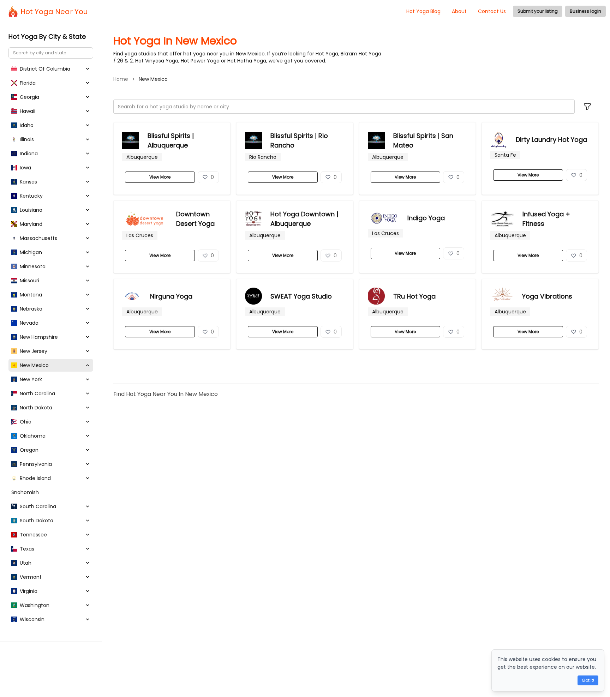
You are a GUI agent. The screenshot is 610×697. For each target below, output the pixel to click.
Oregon (29, 449)
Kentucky (31, 195)
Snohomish (25, 492)
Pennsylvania (36, 464)
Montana (31, 294)
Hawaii (27, 111)
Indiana (29, 153)
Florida (28, 82)
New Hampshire (39, 337)
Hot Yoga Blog (423, 11)
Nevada (29, 322)
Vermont (31, 577)
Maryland (31, 224)
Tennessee (33, 534)
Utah (25, 562)
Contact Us (492, 11)
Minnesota (33, 266)
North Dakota (36, 407)
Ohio (25, 421)
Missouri (29, 280)
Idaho (27, 125)
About (459, 11)
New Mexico (34, 365)
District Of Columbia (45, 68)
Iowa (25, 167)
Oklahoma (33, 435)
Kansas (28, 181)
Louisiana (31, 210)
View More (160, 177)
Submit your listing (538, 11)
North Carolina (37, 393)
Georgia (29, 97)
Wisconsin (32, 619)
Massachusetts (38, 238)
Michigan (31, 252)
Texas (27, 548)
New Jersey (33, 351)
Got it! (588, 680)
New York (31, 379)
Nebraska (31, 308)
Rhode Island (35, 478)
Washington (34, 605)
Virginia (28, 591)
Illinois (27, 139)
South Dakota (36, 520)
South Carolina (38, 506)
